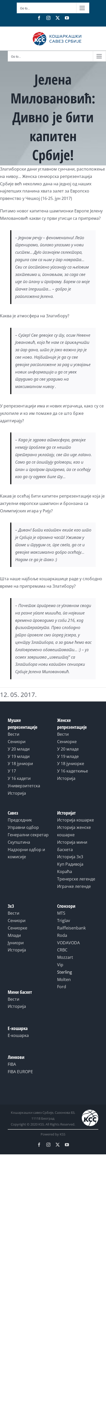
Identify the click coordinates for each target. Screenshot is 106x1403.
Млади (14, 935)
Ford (61, 986)
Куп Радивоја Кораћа (70, 867)
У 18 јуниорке (70, 763)
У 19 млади (19, 756)
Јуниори (16, 943)
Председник (20, 820)
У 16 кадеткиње (72, 771)
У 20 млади (19, 749)
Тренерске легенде (76, 879)
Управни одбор (23, 827)
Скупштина (19, 842)
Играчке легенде (74, 886)
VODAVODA (68, 943)
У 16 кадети (19, 778)
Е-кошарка (18, 1035)
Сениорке (67, 741)
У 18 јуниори (20, 763)
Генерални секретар (28, 835)
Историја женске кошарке (74, 831)
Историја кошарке (75, 820)
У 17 (12, 771)
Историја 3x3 (70, 857)
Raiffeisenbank (71, 928)
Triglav (63, 920)
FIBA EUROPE (20, 1071)
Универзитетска (24, 786)
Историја (17, 793)
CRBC (62, 950)
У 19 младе (68, 756)
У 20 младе (68, 749)
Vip (60, 964)
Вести (13, 734)
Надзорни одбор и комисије (26, 853)
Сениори (16, 741)
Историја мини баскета (72, 845)
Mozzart (65, 957)
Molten (64, 979)
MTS (61, 913)
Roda (62, 935)
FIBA (12, 1064)
